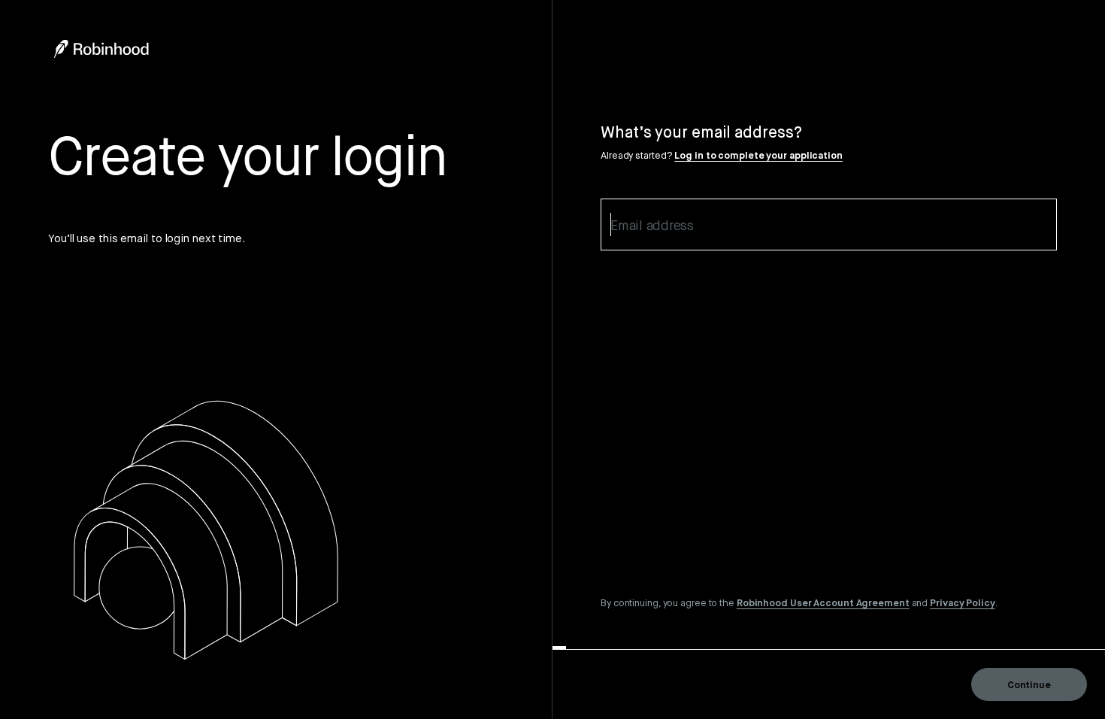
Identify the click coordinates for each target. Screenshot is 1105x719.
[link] (823, 602)
